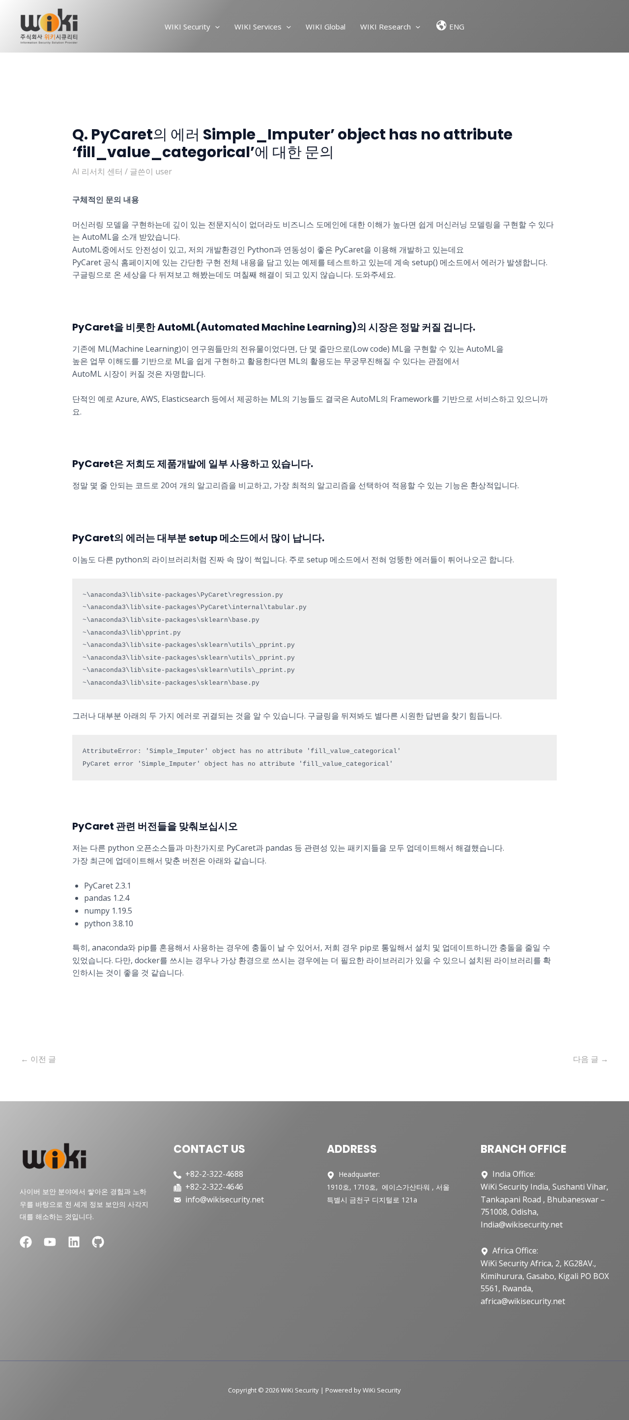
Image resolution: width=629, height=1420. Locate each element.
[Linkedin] (74, 1242)
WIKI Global (325, 26)
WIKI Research (385, 26)
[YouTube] (50, 1242)
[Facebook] (26, 1242)
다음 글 (590, 1059)
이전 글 (38, 1059)
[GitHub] (98, 1242)
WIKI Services (258, 26)
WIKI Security (187, 26)
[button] (215, 26)
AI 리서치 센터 (97, 171)
